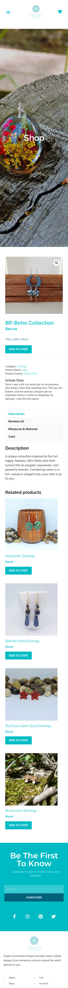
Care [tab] (11, 436)
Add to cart (18, 349)
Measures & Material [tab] (22, 429)
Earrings (22, 366)
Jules (25, 370)
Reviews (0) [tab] (16, 421)
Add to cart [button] (18, 570)
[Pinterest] (41, 916)
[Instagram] (27, 916)
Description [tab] (16, 414)
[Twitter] (54, 916)
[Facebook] (14, 916)
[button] (8, 12)
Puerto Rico (30, 373)
